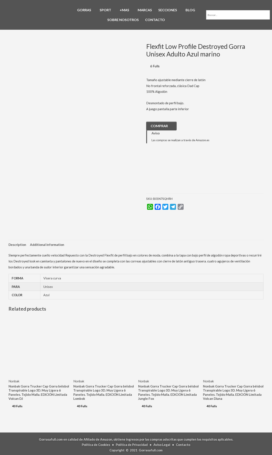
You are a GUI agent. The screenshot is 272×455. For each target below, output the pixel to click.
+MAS (124, 10)
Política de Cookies (96, 445)
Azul (46, 295)
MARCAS (145, 10)
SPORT (105, 10)
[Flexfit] (167, 171)
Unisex (48, 287)
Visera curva (52, 278)
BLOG (190, 10)
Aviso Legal (161, 445)
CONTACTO (155, 20)
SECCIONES (167, 10)
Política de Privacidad (132, 445)
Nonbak (13, 381)
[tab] (17, 244)
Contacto (183, 445)
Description (17, 245)
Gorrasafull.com (151, 450)
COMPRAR (159, 126)
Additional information (47, 245)
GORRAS (84, 10)
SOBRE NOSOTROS (123, 20)
